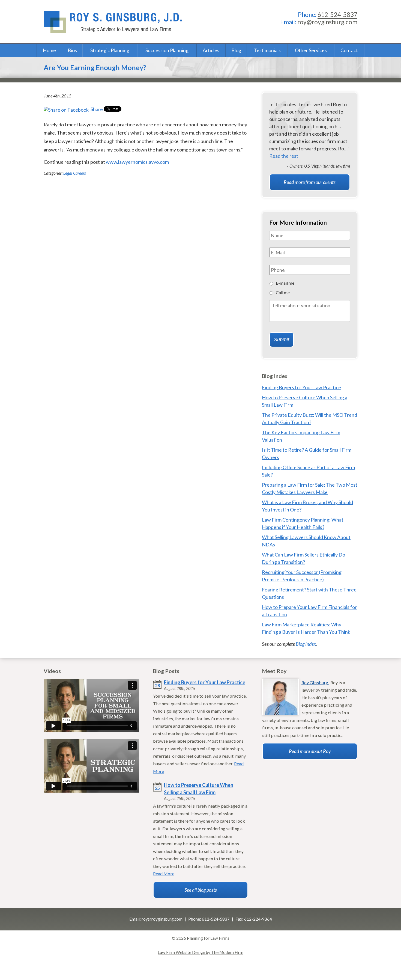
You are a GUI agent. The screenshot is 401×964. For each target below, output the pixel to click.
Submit (281, 339)
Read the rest (283, 156)
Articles (211, 50)
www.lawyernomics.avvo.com (137, 162)
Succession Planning (166, 50)
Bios (72, 50)
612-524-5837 (337, 14)
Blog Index (306, 644)
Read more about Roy (310, 751)
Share (96, 109)
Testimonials (267, 50)
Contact (349, 50)
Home (49, 50)
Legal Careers (74, 173)
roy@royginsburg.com (327, 22)
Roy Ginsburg (315, 682)
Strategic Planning (109, 50)
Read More (163, 873)
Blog (236, 50)
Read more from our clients (310, 182)
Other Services (311, 50)
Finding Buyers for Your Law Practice (301, 387)
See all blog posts (200, 890)
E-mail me (285, 282)
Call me (283, 292)
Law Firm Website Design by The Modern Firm (200, 952)
